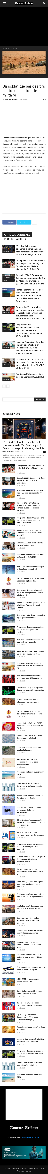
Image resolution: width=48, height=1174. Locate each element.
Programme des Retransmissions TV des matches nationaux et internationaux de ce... (30, 520)
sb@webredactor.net (31, 1137)
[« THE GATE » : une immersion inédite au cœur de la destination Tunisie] (8, 982)
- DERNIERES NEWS (7, 279)
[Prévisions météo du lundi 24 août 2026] (8, 1077)
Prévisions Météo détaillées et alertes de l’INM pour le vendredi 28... (30, 665)
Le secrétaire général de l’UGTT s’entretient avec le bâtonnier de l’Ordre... (30, 725)
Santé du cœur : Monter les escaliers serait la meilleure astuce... (28, 920)
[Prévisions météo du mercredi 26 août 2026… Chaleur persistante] (8, 897)
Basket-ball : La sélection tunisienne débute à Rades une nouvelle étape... (29, 761)
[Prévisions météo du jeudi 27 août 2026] (8, 775)
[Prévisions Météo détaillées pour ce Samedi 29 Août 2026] (8, 377)
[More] (34, 222)
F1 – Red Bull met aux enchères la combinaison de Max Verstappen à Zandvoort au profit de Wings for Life (23, 445)
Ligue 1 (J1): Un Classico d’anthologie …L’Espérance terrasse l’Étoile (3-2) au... (27, 1017)
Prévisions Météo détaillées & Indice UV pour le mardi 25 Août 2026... (29, 957)
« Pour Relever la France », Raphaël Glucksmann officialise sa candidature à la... (31, 859)
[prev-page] (4, 386)
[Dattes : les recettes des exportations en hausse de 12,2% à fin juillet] (8, 871)
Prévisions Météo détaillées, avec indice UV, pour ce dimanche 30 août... (30, 492)
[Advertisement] (24, 118)
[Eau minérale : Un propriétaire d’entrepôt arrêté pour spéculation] (8, 787)
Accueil (4, 48)
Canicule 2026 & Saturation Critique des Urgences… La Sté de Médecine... (31, 480)
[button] (4, 3)
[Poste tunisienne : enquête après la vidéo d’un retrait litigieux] (8, 970)
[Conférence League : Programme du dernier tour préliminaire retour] (8, 690)
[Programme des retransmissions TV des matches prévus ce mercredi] (8, 847)
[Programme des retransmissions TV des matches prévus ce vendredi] (8, 630)
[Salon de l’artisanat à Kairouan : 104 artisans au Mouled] (8, 994)
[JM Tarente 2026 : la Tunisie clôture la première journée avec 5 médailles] (8, 1006)
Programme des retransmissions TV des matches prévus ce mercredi (30, 846)
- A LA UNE (13, 48)
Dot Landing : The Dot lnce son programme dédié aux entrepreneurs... (29, 810)
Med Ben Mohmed (11, 99)
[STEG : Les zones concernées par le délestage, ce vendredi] (8, 569)
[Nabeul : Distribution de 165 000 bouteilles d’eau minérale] (8, 1066)
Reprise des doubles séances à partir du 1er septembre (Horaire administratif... (30, 592)
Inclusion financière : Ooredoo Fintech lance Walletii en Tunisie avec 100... (29, 532)
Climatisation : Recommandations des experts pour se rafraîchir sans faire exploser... (31, 822)
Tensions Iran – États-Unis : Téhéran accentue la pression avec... (29, 944)
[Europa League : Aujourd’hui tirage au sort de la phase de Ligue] (8, 581)
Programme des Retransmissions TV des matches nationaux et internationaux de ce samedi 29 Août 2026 (29, 330)
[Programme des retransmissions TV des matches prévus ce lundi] (8, 1054)
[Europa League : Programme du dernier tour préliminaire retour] (8, 714)
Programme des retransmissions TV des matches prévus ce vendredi (30, 629)
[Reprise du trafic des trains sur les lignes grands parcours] (8, 618)
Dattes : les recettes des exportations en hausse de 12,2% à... (30, 871)
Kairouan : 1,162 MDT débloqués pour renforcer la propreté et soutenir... (30, 884)
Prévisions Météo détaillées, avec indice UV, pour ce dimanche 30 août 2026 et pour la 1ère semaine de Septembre (29, 295)
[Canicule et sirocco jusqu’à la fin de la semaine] (8, 1029)
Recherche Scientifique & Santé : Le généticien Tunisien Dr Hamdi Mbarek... (31, 605)
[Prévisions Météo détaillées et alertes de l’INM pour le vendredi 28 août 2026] (8, 666)
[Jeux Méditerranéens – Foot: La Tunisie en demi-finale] (8, 798)
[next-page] (7, 386)
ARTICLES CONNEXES (17, 234)
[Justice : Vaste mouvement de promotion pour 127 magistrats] (8, 679)
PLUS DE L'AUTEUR (15, 239)
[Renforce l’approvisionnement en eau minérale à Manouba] (8, 642)
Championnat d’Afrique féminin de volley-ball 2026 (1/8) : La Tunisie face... (30, 467)
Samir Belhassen (8, 451)
